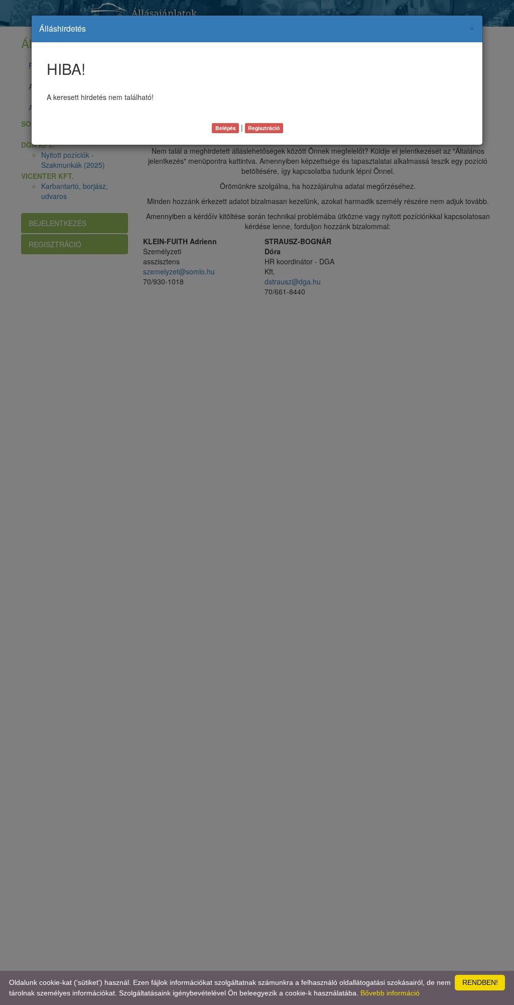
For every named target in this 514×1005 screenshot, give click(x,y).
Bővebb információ (390, 993)
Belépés (225, 128)
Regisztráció (264, 128)
